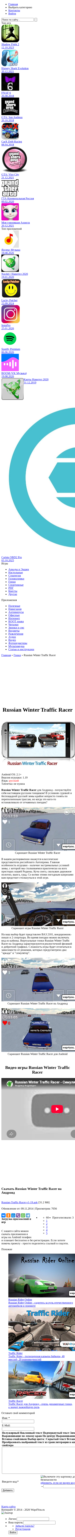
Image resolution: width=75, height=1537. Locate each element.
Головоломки (16, 578)
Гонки (12, 581)
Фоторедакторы (17, 643)
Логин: (12, 1518)
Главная (13, 4)
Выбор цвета (36, 1439)
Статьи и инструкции (21, 649)
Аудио (12, 636)
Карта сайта (8, 1506)
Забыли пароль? (24, 1525)
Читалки (13, 624)
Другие (12, 594)
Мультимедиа (16, 646)
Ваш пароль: (15, 1522)
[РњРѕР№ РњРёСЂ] (13, 1215)
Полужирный (10, 1432)
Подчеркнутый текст (56, 1432)
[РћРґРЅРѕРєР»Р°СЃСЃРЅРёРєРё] (8, 1215)
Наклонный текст (31, 1432)
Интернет (14, 618)
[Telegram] (28, 1215)
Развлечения (15, 633)
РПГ (11, 588)
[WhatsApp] (23, 1215)
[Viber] (18, 1215)
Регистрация (22, 1529)
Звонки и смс (16, 627)
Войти (12, 13)
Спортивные (16, 584)
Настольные (15, 572)
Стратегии (14, 575)
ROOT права (16, 621)
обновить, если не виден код (58, 1482)
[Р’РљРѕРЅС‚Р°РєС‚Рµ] (3, 1215)
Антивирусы (16, 612)
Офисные (14, 615)
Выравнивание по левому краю (22, 1435)
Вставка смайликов (14, 1439)
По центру (49, 1435)
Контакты (14, 10)
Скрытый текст (56, 1439)
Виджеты (14, 630)
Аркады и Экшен (18, 569)
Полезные (14, 605)
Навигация (14, 609)
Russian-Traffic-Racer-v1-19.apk (19, 1202)
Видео (12, 640)
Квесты (12, 591)
